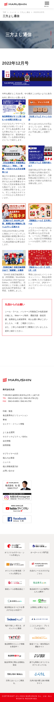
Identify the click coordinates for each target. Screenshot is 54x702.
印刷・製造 (7, 411)
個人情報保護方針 (10, 466)
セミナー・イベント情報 (13, 424)
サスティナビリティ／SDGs (15, 437)
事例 (5, 420)
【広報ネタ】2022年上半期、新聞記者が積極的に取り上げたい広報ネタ (13, 223)
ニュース (13, 12)
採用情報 (7, 445)
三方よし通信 (25, 12)
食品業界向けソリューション (15, 415)
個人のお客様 (8, 458)
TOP (4, 12)
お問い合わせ (8, 471)
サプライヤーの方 (10, 453)
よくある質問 (8, 432)
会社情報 (7, 441)
